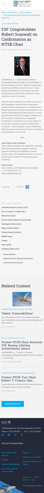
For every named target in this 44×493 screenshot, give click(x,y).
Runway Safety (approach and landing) (16, 220)
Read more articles (12, 404)
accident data (23, 309)
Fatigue (4, 241)
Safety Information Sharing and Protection (18, 258)
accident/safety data (9, 309)
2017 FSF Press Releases (9, 23)
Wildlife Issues (6, 236)
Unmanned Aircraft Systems (13, 263)
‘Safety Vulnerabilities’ (17, 313)
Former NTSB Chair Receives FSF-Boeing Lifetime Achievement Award (21, 345)
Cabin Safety (6, 245)
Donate (25, 453)
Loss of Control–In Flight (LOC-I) (13, 212)
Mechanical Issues (8, 216)
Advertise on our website (32, 457)
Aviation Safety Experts (9, 12)
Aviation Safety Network (10, 464)
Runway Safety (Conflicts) (11, 232)
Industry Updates (25, 12)
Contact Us (37, 477)
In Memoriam (30, 373)
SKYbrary (5, 460)
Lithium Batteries (9, 254)
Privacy (33, 480)
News (30, 309)
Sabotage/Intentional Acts (11, 224)
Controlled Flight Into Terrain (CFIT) (14, 207)
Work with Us (27, 477)
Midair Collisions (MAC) (10, 228)
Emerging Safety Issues (10, 249)
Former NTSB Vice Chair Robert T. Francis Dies (18, 378)
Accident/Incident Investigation (13, 373)
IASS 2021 (22, 338)
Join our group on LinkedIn (5, 486)
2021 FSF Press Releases (9, 338)
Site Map (26, 480)
